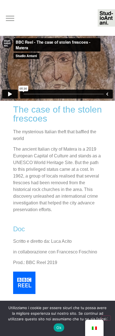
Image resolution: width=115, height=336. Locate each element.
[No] (106, 318)
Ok (58, 327)
